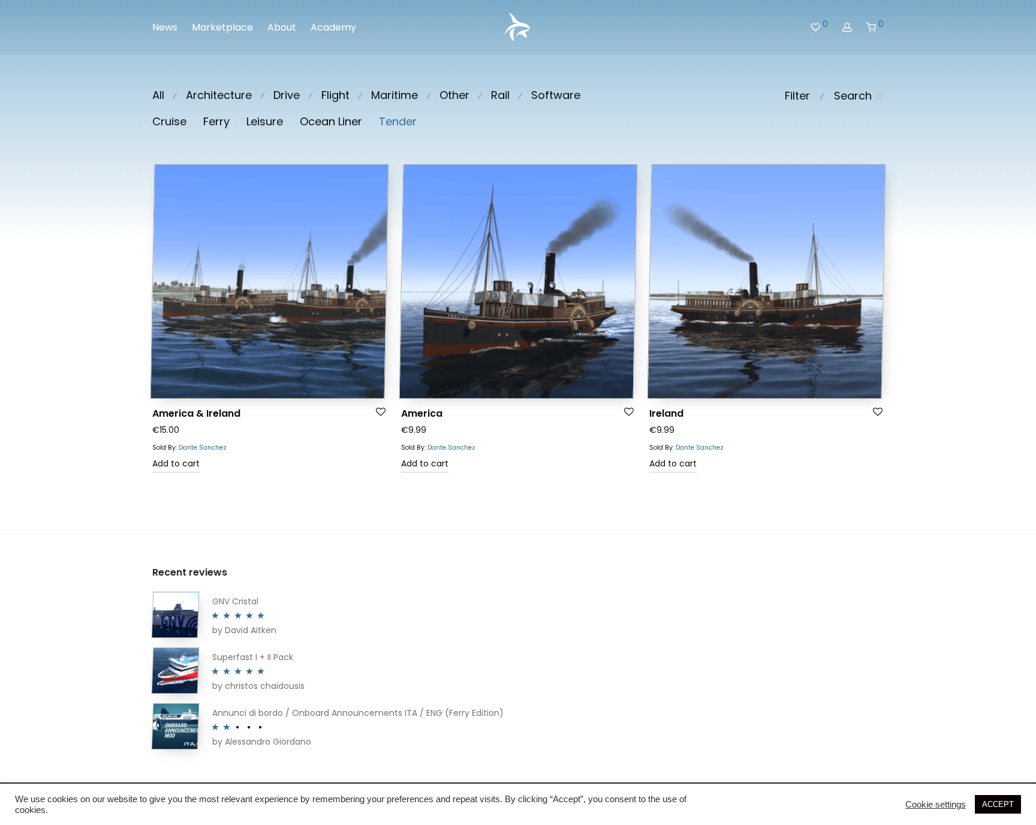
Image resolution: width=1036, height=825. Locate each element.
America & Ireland (196, 413)
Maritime (394, 95)
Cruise (169, 121)
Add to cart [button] (176, 463)
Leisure (264, 121)
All (158, 95)
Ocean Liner (331, 121)
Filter (797, 95)
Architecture (219, 95)
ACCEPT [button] (998, 804)
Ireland (666, 413)
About (281, 27)
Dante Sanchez (203, 447)
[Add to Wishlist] (381, 412)
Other (454, 95)
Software (555, 95)
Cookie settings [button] (935, 804)
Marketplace (222, 27)
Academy (333, 27)
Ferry (216, 121)
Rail (500, 95)
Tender (398, 121)
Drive (286, 95)
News (164, 27)
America (421, 413)
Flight (335, 95)
